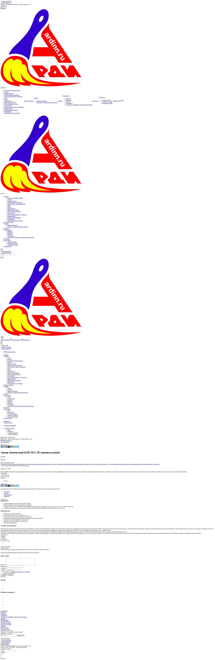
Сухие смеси (11, 213)
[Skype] (16, 447)
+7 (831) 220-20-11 (6, 3)
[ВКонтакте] (2, 447)
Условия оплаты (12, 242)
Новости (9, 231)
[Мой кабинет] (1, 250)
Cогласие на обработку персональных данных (20, 237)
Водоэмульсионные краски (15, 198)
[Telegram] (18, 447)
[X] (9, 447)
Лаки (8, 205)
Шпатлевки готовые (13, 210)
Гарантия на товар (12, 245)
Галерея (6, 223)
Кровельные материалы (14, 217)
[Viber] (11, 447)
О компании (7, 229)
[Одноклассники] (4, 447)
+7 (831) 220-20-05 (6, 1)
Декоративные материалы (14, 202)
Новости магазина (7, 633)
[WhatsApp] (13, 447)
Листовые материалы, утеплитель (17, 214)
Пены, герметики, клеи (14, 211)
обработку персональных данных (20, 571)
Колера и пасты (11, 201)
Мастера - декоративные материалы (17, 226)
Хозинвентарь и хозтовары (15, 220)
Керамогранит (11, 216)
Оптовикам (10, 236)
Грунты (9, 199)
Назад (9, 357)
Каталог (6, 196)
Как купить (7, 240)
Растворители (11, 208)
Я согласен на (16, 571)
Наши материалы (12, 225)
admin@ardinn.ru (7, 440)
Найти (2, 652)
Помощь (3, 626)
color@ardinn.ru (5, 442)
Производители (5, 629)
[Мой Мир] (6, 447)
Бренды (6, 228)
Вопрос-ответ (8, 246)
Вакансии (10, 233)
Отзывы (9, 234)
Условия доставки (12, 243)
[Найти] (1, 256)
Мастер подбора (8, 222)
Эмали (9, 207)
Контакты (7, 239)
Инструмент (10, 219)
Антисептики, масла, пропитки (16, 204)
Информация (4, 620)
